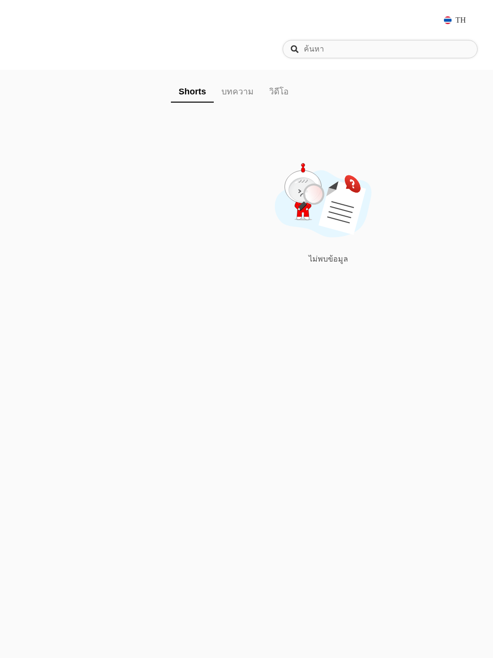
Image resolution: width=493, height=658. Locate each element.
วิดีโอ (279, 91)
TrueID (44, 20)
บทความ (237, 91)
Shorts (192, 91)
